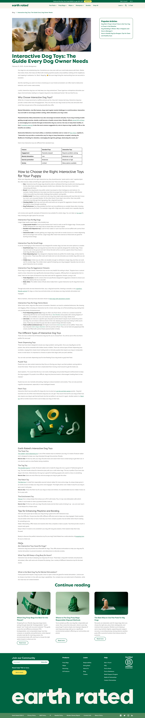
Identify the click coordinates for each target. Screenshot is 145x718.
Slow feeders (56, 314)
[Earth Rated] (20, 5)
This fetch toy (22, 482)
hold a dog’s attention (38, 327)
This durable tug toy (24, 468)
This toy (20, 499)
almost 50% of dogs (78, 120)
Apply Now (88, 1)
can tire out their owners (63, 391)
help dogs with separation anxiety (59, 298)
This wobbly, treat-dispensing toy (28, 453)
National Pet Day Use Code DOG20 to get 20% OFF (68, 1)
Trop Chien (73, 133)
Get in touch (123, 1)
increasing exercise (27, 125)
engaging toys (79, 536)
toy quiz (79, 213)
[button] (52, 5)
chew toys (60, 324)
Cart (131, 5)
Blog (13, 12)
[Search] (126, 5)
